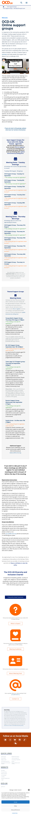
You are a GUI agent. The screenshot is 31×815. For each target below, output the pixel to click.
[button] (29, 790)
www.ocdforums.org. (15, 453)
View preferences (15, 810)
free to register (19, 147)
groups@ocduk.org (11, 533)
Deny (15, 806)
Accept (15, 802)
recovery (4, 54)
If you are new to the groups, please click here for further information (15, 129)
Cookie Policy (15, 813)
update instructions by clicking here (16, 152)
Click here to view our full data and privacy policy (13, 725)
